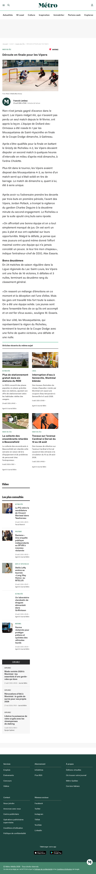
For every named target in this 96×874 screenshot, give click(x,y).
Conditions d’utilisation (13, 828)
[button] (3, 5)
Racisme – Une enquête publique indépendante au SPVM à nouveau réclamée (22, 543)
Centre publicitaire (11, 814)
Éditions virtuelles (73, 769)
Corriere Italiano (73, 786)
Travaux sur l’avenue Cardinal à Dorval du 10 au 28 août (44, 439)
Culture (31, 14)
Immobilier (59, 14)
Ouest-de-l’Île (20, 44)
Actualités (8, 14)
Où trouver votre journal (76, 775)
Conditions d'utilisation (64, 869)
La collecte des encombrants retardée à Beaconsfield (15, 439)
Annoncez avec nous (12, 808)
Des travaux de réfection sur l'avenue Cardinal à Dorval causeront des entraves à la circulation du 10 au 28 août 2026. (44, 452)
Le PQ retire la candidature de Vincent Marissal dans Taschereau (22, 512)
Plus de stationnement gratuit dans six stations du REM (15, 377)
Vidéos (6, 786)
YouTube (38, 825)
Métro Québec (72, 780)
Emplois (6, 769)
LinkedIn (38, 830)
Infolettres (39, 769)
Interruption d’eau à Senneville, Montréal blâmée (44, 377)
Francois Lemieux (20, 100)
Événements (8, 775)
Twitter (37, 808)
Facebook (39, 803)
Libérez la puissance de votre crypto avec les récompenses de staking (15, 719)
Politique (18, 531)
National (18, 623)
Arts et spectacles (22, 564)
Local (34, 371)
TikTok (37, 819)
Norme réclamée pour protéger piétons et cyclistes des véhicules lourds (22, 635)
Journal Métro (23, 683)
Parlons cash (74, 14)
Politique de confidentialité (14, 833)
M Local (20, 14)
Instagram (39, 814)
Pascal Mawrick (20, 524)
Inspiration (44, 14)
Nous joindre (8, 803)
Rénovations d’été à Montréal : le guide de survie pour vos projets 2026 (15, 697)
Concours (7, 780)
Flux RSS (38, 775)
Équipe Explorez (9, 730)
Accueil (5, 44)
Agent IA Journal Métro (9, 408)
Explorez (88, 14)
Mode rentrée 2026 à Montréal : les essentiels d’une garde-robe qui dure (15, 675)
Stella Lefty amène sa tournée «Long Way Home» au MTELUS (20, 574)
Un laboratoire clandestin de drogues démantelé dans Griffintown (22, 604)
